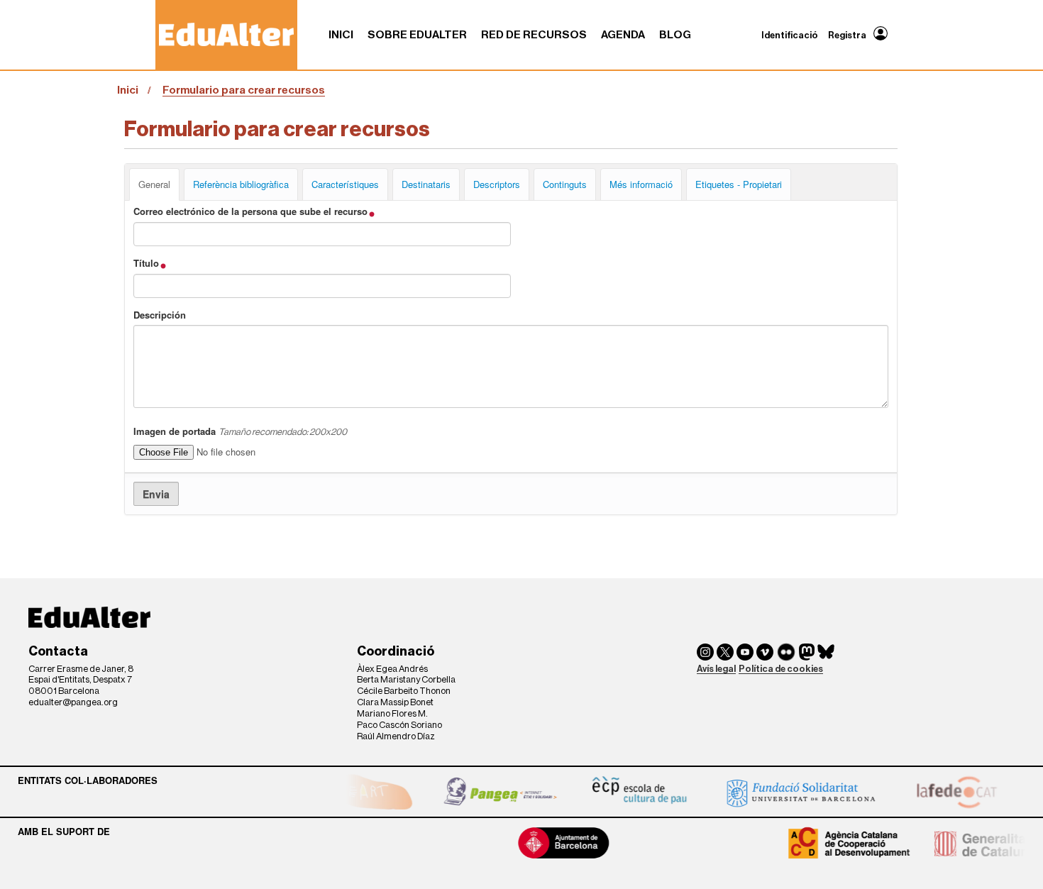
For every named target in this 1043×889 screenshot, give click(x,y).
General (154, 184)
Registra (847, 35)
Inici (341, 34)
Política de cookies (781, 668)
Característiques (345, 184)
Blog (675, 34)
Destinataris (426, 184)
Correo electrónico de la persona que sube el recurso (251, 211)
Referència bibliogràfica (241, 184)
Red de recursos (534, 34)
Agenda (623, 34)
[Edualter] (226, 34)
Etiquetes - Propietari (738, 184)
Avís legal (716, 668)
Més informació (641, 184)
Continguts (565, 184)
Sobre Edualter (417, 34)
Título (147, 263)
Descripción (159, 315)
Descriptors (496, 184)
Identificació (789, 35)
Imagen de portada (240, 431)
